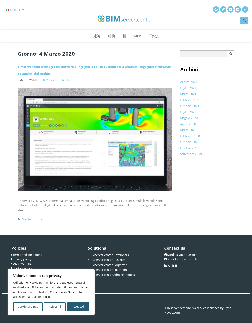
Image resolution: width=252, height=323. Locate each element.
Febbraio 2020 (190, 136)
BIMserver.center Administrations (112, 275)
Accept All (78, 306)
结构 (111, 36)
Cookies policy (22, 268)
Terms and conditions (27, 255)
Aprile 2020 (188, 124)
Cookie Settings (28, 306)
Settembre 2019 (191, 154)
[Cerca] (244, 20)
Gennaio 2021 (189, 106)
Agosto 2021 (188, 82)
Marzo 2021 (188, 94)
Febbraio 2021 (190, 100)
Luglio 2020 (188, 112)
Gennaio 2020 (189, 142)
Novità (26, 219)
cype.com (173, 312)
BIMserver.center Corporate (108, 265)
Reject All (55, 306)
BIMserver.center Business (107, 260)
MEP (137, 36)
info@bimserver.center (183, 259)
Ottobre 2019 (189, 148)
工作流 (154, 36)
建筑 (97, 36)
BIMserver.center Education (108, 270)
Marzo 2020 (188, 130)
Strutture (38, 219)
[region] (51, 292)
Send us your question (182, 255)
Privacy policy (22, 259)
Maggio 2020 (189, 118)
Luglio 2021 (188, 88)
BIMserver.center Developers (109, 255)
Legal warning (22, 263)
